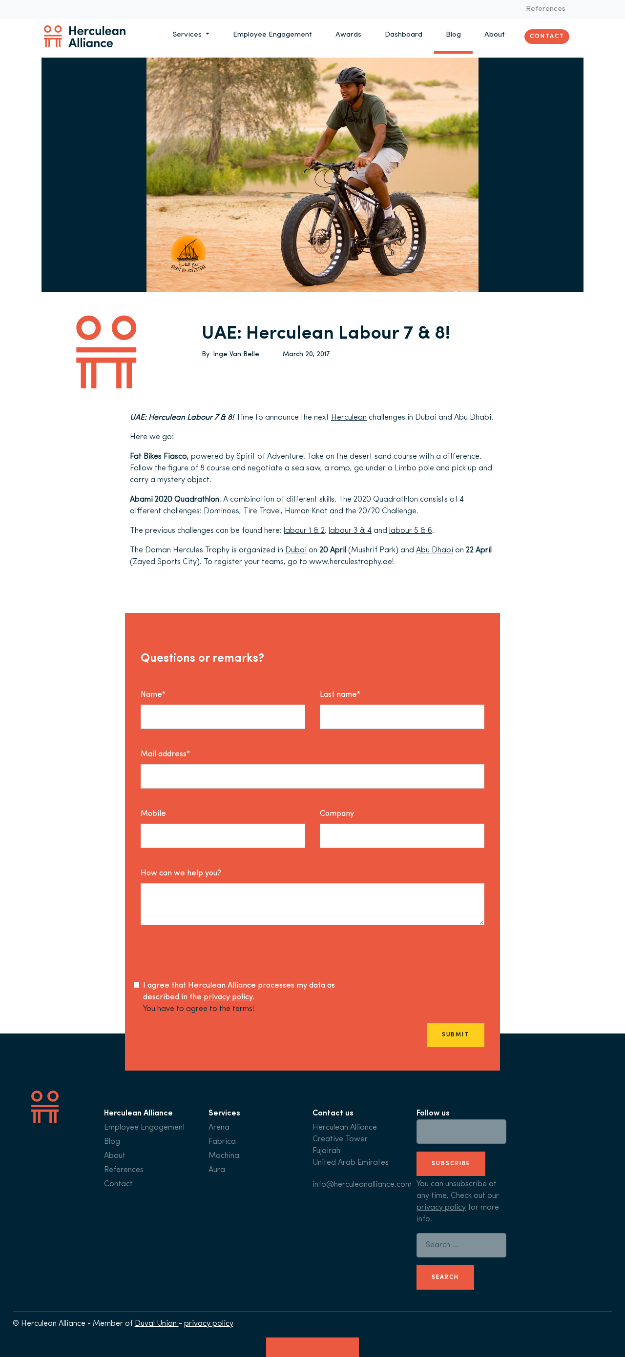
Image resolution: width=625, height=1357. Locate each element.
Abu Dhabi (434, 550)
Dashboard (403, 35)
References (545, 9)
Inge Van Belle (236, 354)
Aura (216, 1170)
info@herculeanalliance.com (362, 1185)
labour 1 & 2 (304, 531)
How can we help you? (181, 873)
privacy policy (228, 997)
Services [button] (188, 35)
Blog (453, 35)
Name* (153, 695)
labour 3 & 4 (350, 531)
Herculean (349, 418)
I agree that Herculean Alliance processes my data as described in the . (239, 991)
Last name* (340, 695)
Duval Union (157, 1324)
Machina (223, 1156)
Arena (218, 1128)
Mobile (153, 814)
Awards (348, 35)
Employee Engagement (272, 35)
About (494, 35)
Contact (547, 36)
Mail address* (165, 754)
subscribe (451, 1164)
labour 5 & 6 (410, 531)
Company (337, 814)
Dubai (296, 550)
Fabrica (222, 1142)
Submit (455, 1035)
